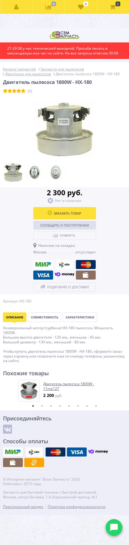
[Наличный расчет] (86, 275)
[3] (14, 91)
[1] (5, 91)
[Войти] (16, 7)
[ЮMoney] (64, 275)
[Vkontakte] (7, 429)
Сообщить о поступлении (64, 225)
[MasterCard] (86, 264)
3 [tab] (51, 406)
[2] (10, 91)
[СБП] (64, 264)
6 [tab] (78, 406)
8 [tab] (96, 406)
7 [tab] (87, 406)
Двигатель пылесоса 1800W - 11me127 (68, 386)
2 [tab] (42, 406)
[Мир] (43, 264)
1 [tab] (33, 406)
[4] (18, 91)
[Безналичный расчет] (34, 462)
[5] (23, 91)
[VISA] (43, 275)
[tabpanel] (65, 390)
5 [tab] (69, 406)
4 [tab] (60, 406)
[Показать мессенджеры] (114, 527)
